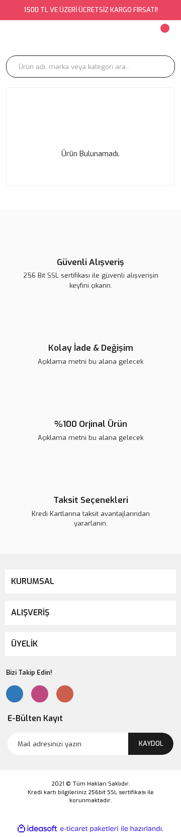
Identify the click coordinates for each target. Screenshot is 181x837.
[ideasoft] (37, 828)
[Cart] (164, 38)
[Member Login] (110, 38)
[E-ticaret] (89, 828)
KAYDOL (151, 743)
